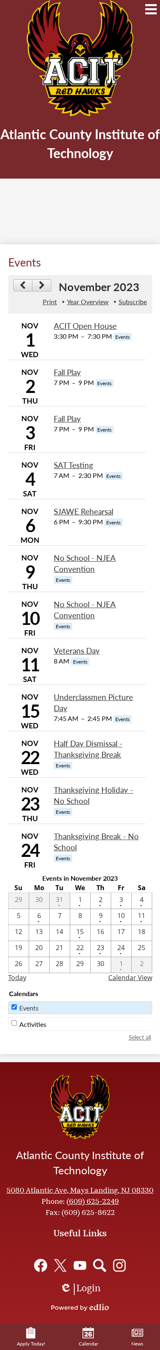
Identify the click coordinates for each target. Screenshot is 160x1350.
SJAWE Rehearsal (83, 511)
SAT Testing (73, 465)
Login (80, 1289)
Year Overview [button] (88, 301)
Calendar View (130, 977)
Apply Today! (31, 1343)
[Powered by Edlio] (80, 1307)
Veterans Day (77, 650)
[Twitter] (60, 1265)
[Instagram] (119, 1265)
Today (17, 977)
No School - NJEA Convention (85, 563)
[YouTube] (80, 1265)
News (137, 1343)
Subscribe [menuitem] (133, 301)
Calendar (88, 1343)
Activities (32, 1024)
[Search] (100, 1265)
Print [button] (50, 301)
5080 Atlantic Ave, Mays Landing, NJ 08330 (80, 1191)
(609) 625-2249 (92, 1202)
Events (29, 1008)
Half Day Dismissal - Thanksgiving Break (88, 749)
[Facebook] (40, 1265)
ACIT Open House (85, 325)
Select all (140, 1037)
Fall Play (67, 372)
